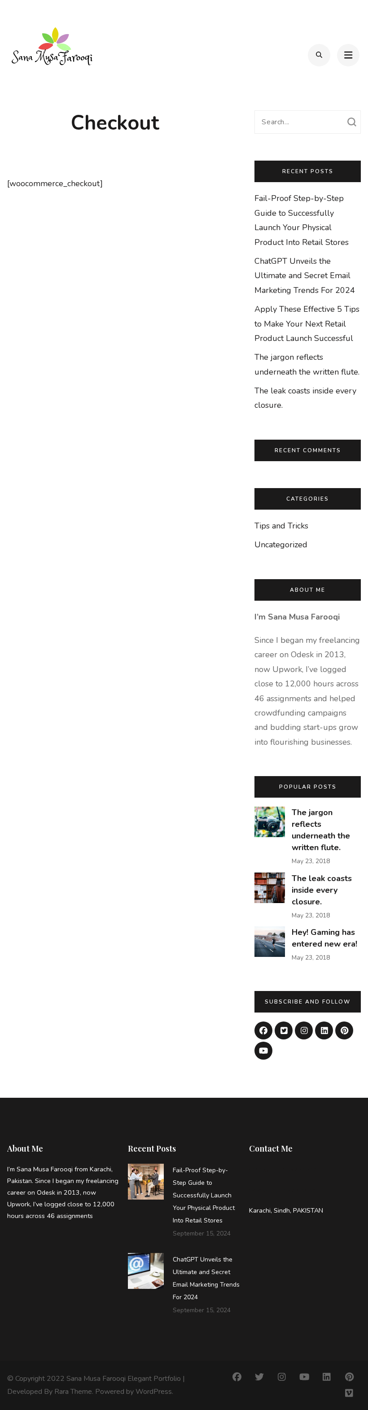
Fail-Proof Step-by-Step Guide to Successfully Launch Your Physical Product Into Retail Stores (204, 1195)
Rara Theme (73, 1392)
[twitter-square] (284, 1030)
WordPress (154, 1392)
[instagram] (304, 1030)
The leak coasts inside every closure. (322, 890)
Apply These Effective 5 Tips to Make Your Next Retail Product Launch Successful (306, 324)
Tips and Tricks (281, 525)
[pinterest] (344, 1030)
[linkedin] (324, 1030)
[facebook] (263, 1030)
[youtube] (263, 1051)
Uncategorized (280, 544)
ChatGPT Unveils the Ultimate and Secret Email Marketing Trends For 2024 (304, 276)
